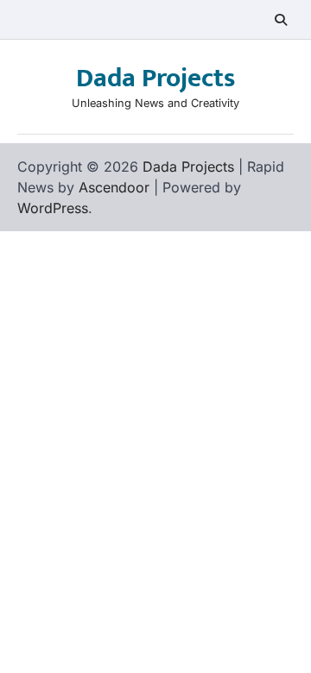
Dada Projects (155, 78)
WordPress (52, 208)
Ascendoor (114, 187)
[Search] (281, 20)
